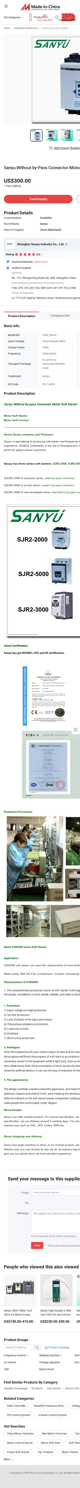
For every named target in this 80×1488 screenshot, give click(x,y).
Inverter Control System (52, 1415)
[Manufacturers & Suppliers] (40, 6)
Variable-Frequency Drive (49, 1405)
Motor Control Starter (20, 1443)
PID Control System (18, 1415)
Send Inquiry (38, 199)
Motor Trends (70, 1452)
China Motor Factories (20, 1433)
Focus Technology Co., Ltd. (49, 1472)
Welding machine (49, 1355)
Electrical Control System (55, 28)
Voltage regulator (49, 1362)
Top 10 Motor (45, 1452)
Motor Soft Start (51, 1443)
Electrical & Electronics (26, 28)
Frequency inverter (15, 1355)
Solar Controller (16, 1405)
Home (7, 28)
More (7, 1459)
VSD (6, 1369)
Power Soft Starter (18, 1452)
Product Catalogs (59, 1347)
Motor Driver (46, 1369)
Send (37, 1245)
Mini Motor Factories (54, 1433)
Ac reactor (10, 1362)
